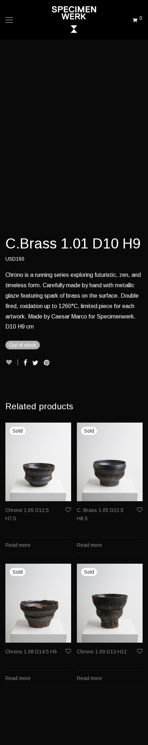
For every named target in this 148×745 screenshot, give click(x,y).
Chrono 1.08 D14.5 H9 (31, 652)
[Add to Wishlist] (11, 362)
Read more (18, 545)
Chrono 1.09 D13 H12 (102, 652)
